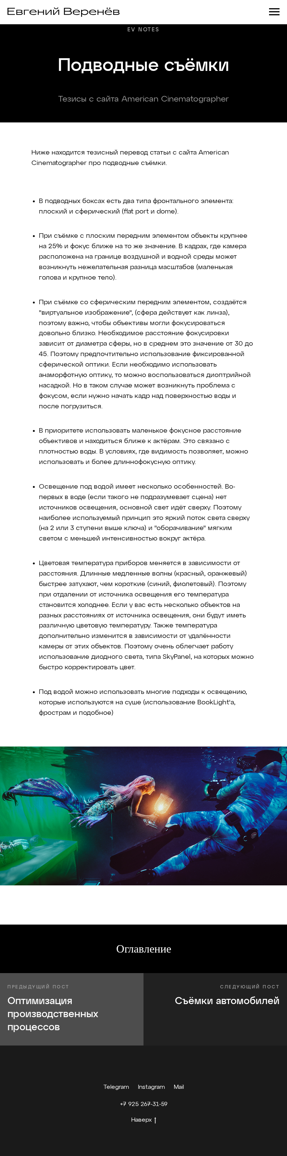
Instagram (151, 1087)
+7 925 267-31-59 (143, 1104)
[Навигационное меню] (274, 12)
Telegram (116, 1087)
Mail (179, 1087)
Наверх (141, 1120)
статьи (160, 152)
